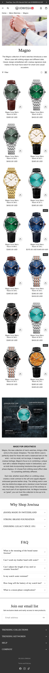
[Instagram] (24, 668)
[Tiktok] (28, 668)
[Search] (7, 8)
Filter (6, 72)
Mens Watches (14, 13)
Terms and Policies (24, 663)
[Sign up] (43, 617)
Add (47, 107)
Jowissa (27, 658)
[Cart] (46, 8)
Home (4, 13)
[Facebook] (20, 668)
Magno (25, 13)
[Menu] (2, 8)
